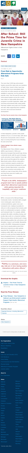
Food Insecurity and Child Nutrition (10, 362)
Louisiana (3, 427)
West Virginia (19, 439)
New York (18, 398)
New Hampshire (6, 322)
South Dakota (19, 419)
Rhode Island (19, 415)
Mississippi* (4, 442)
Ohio (17, 405)
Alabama (3, 384)
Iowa (2, 420)
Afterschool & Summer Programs (9, 366)
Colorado (3, 396)
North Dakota (19, 403)
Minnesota (3, 439)
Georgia (3, 408)
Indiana (3, 418)
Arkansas (3, 391)
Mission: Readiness (6, 345)
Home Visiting (4, 359)
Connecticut (4, 398)
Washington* (19, 436)
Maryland (3, 432)
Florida (3, 406)
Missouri (18, 381)
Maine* (2, 430)
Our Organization (5, 375)
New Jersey (19, 393)
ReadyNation (4, 348)
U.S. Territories (19, 427)
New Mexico (19, 395)
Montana (18, 383)
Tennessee (18, 422)
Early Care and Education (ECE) (9, 354)
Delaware (3, 401)
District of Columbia (6, 403)
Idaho (2, 413)
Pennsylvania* (19, 412)
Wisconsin (18, 441)
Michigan (3, 437)
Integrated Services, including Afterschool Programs (12, 312)
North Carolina (19, 400)
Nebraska (18, 386)
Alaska (2, 386)
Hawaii (2, 410)
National (3, 382)
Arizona (3, 389)
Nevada (17, 388)
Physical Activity (5, 364)
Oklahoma (18, 407)
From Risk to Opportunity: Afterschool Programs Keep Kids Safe (12, 73)
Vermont (18, 431)
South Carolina (19, 417)
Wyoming (18, 443)
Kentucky (3, 425)
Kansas (3, 422)
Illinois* (3, 415)
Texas (17, 424)
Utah (17, 429)
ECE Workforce (5, 357)
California (3, 394)
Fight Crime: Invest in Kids (8, 28)
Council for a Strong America (8, 4)
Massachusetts (5, 434)
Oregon (17, 410)
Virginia (17, 434)
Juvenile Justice (5, 369)
